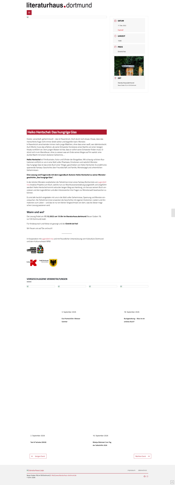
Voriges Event (40, 456)
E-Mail (52, 475)
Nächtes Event (140, 456)
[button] (29, 12)
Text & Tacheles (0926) (38, 442)
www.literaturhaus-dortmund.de (65, 475)
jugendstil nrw (47, 238)
